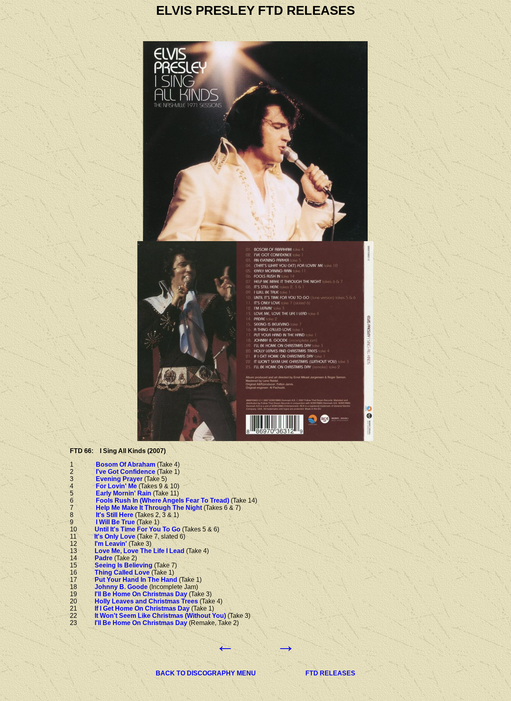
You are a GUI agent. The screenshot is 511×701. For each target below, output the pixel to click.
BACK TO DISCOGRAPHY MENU (206, 673)
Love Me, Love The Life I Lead (139, 550)
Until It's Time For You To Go (137, 529)
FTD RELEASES (330, 673)
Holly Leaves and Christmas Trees (146, 601)
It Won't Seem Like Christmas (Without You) (160, 615)
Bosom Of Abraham (125, 464)
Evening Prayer (119, 478)
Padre (104, 558)
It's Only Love (114, 536)
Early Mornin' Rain (123, 493)
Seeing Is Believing (124, 565)
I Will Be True (115, 522)
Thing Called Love (122, 572)
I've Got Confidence (125, 471)
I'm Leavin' (111, 543)
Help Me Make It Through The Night (149, 507)
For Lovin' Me (116, 486)
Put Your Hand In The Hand (136, 579)
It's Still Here (114, 514)
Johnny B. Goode (121, 586)
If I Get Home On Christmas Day (142, 608)
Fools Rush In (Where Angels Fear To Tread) (162, 500)
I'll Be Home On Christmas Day (141, 594)
